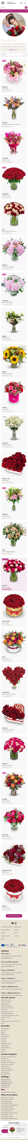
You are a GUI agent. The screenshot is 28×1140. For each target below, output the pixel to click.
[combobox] (3, 54)
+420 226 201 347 (17, 956)
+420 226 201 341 (16, 981)
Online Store (5, 953)
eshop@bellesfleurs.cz (7, 958)
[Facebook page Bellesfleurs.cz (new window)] (13, 923)
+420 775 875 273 (6, 972)
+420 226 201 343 (17, 995)
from (7, 91)
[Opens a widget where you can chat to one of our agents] (17, 1131)
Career (16, 933)
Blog (2, 939)
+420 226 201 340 (17, 989)
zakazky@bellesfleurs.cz (7, 966)
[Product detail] (14, 72)
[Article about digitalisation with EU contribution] (5, 945)
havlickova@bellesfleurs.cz (8, 982)
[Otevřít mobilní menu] (25, 3)
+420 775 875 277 (6, 981)
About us (16, 930)
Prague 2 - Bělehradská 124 (10, 986)
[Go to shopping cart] (21, 3)
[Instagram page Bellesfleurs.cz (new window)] (15, 923)
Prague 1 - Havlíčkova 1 (8, 978)
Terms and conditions (7, 927)
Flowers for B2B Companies (10, 962)
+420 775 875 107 (11, 3)
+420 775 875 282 (6, 964)
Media (3, 933)
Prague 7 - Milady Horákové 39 (11, 993)
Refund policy (17, 927)
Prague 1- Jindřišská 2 (8, 970)
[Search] (26, 7)
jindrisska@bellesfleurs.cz (8, 974)
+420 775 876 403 (6, 995)
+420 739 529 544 (6, 989)
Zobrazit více (13, 49)
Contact (16, 936)
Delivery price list (5, 936)
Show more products (14, 915)
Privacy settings (5, 930)
